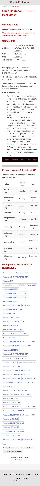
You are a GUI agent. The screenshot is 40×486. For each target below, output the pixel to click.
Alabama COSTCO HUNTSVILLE (13, 317)
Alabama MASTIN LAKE (11, 427)
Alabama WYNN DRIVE (10, 399)
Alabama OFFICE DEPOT (11, 346)
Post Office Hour (7, 6)
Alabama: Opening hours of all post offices (20, 160)
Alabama (16, 6)
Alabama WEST (8, 281)
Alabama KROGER (9, 313)
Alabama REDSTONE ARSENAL (13, 411)
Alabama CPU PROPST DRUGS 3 (14, 285)
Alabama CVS (31, 285)
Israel (26, 478)
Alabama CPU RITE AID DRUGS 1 (14, 321)
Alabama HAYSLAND (28, 407)
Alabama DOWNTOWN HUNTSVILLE (15, 390)
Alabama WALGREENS (10, 289)
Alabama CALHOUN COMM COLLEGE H (16, 370)
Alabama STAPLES (20, 358)
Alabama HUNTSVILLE (10, 419)
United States (16, 479)
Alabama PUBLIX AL (9, 362)
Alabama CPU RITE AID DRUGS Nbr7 (15, 273)
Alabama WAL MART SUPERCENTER (15, 277)
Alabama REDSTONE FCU (11, 305)
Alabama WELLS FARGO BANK (13, 309)
